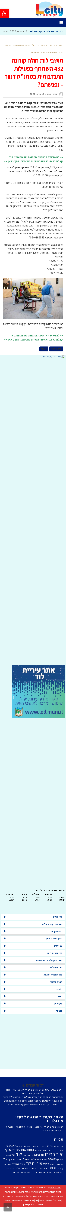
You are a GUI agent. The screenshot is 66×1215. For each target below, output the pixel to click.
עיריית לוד (34, 1171)
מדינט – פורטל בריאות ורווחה (25, 1199)
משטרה (52, 1167)
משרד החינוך (15, 1167)
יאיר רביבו (54, 1162)
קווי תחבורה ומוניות (53, 982)
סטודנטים (59, 1172)
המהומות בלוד (46, 1158)
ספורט (46, 1172)
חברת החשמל (55, 990)
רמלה (18, 1176)
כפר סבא (32, 1212)
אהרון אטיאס (58, 1154)
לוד (19, 1162)
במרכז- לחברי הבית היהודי (50, 1208)
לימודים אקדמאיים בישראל (23, 1208)
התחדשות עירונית (22, 1157)
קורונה (44, 356)
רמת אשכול (58, 1180)
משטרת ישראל (40, 1167)
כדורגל (26, 1163)
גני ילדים (58, 954)
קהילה (60, 1176)
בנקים (59, 997)
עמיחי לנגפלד (18, 1172)
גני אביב (13, 1153)
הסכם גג (37, 1158)
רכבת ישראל (28, 1176)
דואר (60, 1004)
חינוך (8, 1158)
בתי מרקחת (56, 939)
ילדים (31, 1163)
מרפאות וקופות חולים (52, 932)
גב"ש (29, 1204)
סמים (52, 1172)
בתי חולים (57, 925)
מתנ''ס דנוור (56, 356)
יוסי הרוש (39, 1163)
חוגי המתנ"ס (56, 975)
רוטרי (36, 1176)
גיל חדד (22, 1154)
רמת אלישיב (10, 1176)
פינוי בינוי (7, 1172)
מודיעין (41, 1199)
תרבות (16, 1180)
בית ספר (36, 1154)
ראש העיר (43, 1176)
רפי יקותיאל (47, 1180)
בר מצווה (28, 1154)
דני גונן (55, 1158)
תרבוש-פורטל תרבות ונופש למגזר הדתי (33, 1195)
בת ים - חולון (38, 1204)
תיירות (29, 1180)
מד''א (12, 1163)
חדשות (52, 53)
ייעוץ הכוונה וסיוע (54, 946)
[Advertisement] (33, 520)
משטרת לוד (27, 1167)
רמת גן (46, 1204)
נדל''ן (5, 1167)
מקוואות (58, 1011)
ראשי (61, 53)
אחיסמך (43, 1154)
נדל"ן (25, 1212)
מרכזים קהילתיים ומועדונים (49, 968)
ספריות (59, 1019)
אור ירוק (50, 1154)
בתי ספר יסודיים (54, 961)
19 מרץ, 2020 (37, 101)
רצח (40, 1180)
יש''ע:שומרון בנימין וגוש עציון (14, 1204)
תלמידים (23, 1180)
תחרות (35, 1180)
